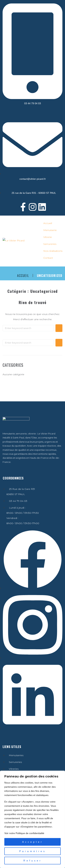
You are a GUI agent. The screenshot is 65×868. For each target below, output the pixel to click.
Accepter (32, 841)
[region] (32, 819)
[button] (52, 230)
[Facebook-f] (23, 207)
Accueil (23, 276)
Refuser (32, 860)
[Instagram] (32, 207)
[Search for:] (28, 328)
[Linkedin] (42, 207)
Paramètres (32, 851)
